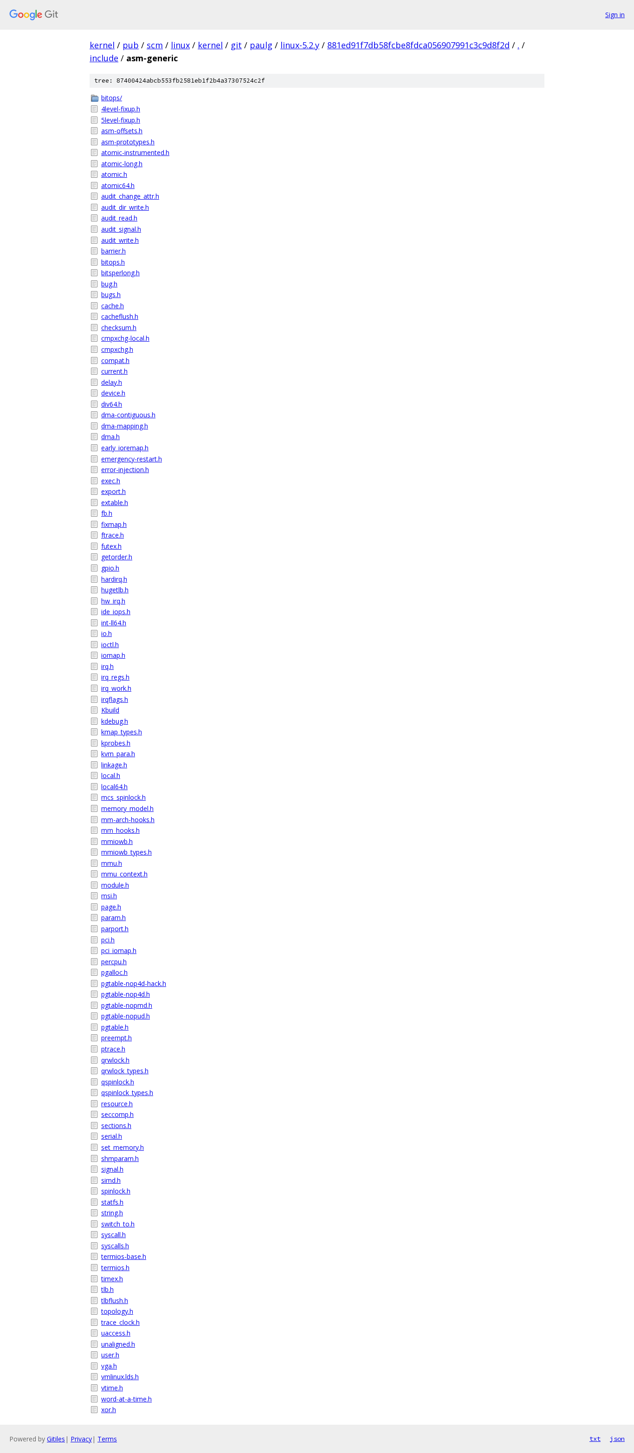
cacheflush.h (119, 316)
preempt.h (116, 1037)
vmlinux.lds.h (120, 1376)
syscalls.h (115, 1245)
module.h (115, 885)
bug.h (109, 283)
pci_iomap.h (118, 950)
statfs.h (112, 1202)
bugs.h (111, 294)
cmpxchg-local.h (125, 338)
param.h (113, 917)
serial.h (111, 1136)
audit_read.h (119, 218)
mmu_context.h (124, 873)
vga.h (109, 1366)
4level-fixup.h (120, 108)
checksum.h (118, 327)
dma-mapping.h (124, 426)
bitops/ (111, 97)
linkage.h (114, 764)
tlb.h (107, 1289)
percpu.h (114, 961)
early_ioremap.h (125, 447)
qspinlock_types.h (127, 1092)
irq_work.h (116, 688)
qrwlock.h (115, 1060)
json (617, 1438)
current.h (114, 371)
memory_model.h (127, 808)
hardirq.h (114, 579)
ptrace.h (113, 1048)
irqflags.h (114, 699)
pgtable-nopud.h (125, 1016)
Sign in (615, 14)
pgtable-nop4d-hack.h (133, 983)
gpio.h (110, 568)
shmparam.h (120, 1158)
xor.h (108, 1409)
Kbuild (110, 710)
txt (595, 1438)
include (104, 58)
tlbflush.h (114, 1300)
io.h (106, 633)
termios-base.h (123, 1256)
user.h (110, 1354)
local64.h (114, 786)
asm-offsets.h (121, 130)
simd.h (111, 1180)
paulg (261, 45)
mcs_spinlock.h (123, 797)
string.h (112, 1212)
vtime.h (112, 1387)
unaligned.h (118, 1344)
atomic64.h (118, 185)
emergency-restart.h (131, 458)
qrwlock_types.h (125, 1070)
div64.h (111, 404)
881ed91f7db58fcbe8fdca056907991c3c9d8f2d (418, 45)
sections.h (116, 1125)
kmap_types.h (121, 731)
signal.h (112, 1169)
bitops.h (113, 262)
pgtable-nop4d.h (125, 994)
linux (180, 45)
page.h (111, 906)
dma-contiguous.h (128, 414)
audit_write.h (120, 240)
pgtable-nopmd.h (126, 1005)
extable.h (114, 502)
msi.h (109, 895)
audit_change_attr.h (130, 196)
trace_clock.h (120, 1322)
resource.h (117, 1103)
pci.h (108, 939)
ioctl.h (110, 644)
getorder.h (116, 556)
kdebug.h (114, 721)
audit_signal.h (121, 229)
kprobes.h (115, 743)
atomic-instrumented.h (135, 152)
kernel (102, 45)
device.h (113, 393)
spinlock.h (115, 1191)
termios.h (115, 1267)
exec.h (110, 480)
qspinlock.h (117, 1081)
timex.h (112, 1278)
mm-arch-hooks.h (128, 819)
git (236, 45)
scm (155, 45)
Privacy (81, 1438)
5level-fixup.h (120, 120)
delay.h (111, 382)
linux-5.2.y (299, 45)
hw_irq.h (113, 601)
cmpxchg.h (117, 349)
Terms (107, 1438)
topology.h (117, 1311)
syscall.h (113, 1234)
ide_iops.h (115, 611)
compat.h (115, 360)
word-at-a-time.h (126, 1399)
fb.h (106, 513)
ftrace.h (112, 535)
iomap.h (113, 655)
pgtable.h (115, 1027)
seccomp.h (117, 1114)
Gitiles (56, 1438)
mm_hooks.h (120, 830)
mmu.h (111, 863)
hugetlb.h (115, 589)
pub (131, 45)
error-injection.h (125, 469)
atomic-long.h (121, 163)
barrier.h (113, 250)
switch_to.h (118, 1223)
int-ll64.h (113, 622)
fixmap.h (114, 524)
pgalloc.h (114, 972)
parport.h (115, 928)
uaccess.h (115, 1333)
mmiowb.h (117, 841)
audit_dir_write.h (125, 207)
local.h (110, 775)
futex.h (111, 546)
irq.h (107, 666)
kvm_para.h (118, 753)
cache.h (112, 305)
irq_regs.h (115, 677)
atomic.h (114, 174)
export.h (113, 491)
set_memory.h (122, 1147)
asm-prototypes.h (128, 141)
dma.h (110, 436)
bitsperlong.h (120, 272)
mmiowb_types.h (126, 852)
